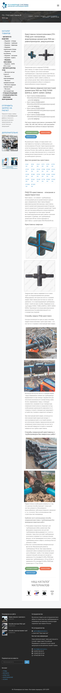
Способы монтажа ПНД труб (17, 624)
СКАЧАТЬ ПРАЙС (45, 132)
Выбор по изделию (52, 16)
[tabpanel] (29, 593)
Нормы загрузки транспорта (17, 617)
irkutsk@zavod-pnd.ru (40, 649)
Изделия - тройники (11, 43)
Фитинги (43, 16)
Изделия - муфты (10, 57)
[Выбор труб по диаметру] (44, 593)
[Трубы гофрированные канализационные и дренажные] (29, 593)
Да (27, 662)
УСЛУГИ (5, 679)
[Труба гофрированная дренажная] (36, 593)
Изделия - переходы (11, 45)
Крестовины (46, 17)
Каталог (37, 16)
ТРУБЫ (5, 671)
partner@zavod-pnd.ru (40, 631)
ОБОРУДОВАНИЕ (8, 677)
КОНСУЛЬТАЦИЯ (31, 136)
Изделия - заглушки (11, 55)
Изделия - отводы (10, 41)
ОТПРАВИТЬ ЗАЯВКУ (32, 132)
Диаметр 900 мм (55, 17)
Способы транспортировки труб (18, 630)
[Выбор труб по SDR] (52, 593)
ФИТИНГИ (6, 673)
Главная (30, 16)
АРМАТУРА (6, 675)
